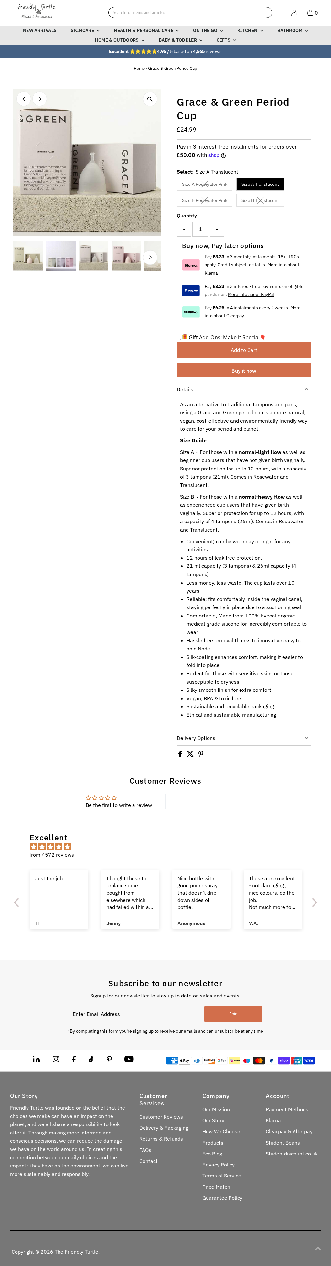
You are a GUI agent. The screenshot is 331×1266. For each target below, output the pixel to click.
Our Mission (216, 1109)
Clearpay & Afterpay (289, 1131)
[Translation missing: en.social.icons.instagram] (56, 1060)
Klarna (273, 1120)
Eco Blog (212, 1153)
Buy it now (243, 370)
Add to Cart (244, 350)
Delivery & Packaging (163, 1127)
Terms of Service (221, 1175)
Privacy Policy (218, 1164)
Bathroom (290, 30)
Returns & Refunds (161, 1138)
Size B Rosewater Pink (207, 201)
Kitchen (248, 30)
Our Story (213, 1120)
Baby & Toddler (178, 40)
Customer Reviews (161, 1116)
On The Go (206, 30)
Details (185, 389)
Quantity (187, 215)
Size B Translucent (262, 201)
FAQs (145, 1150)
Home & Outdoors (117, 40)
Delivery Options (196, 738)
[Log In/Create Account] (294, 13)
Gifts (224, 40)
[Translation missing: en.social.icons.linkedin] (36, 1060)
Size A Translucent (260, 184)
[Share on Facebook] (180, 755)
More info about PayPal (251, 294)
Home (139, 68)
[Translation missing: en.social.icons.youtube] (129, 1060)
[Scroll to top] (318, 1248)
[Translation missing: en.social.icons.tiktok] (91, 1060)
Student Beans (283, 1142)
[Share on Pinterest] (201, 755)
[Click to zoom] (150, 99)
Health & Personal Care (144, 30)
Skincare (83, 30)
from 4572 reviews (51, 854)
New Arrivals (40, 30)
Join (233, 1014)
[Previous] (23, 99)
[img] (168, 847)
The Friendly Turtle (76, 1252)
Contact (148, 1161)
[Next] (39, 99)
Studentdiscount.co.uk (292, 1153)
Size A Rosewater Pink (207, 185)
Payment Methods (287, 1109)
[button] (18, 902)
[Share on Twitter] (191, 755)
